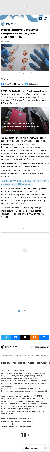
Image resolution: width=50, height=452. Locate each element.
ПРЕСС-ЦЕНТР (19, 363)
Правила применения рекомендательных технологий (24, 391)
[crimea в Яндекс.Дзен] (25, 337)
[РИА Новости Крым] (10, 24)
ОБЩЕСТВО (18, 355)
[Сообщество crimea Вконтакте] (15, 337)
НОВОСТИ (5, 363)
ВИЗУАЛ (44, 355)
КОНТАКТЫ (42, 363)
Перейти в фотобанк (28, 73)
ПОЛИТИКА (7, 355)
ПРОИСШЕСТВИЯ (32, 355)
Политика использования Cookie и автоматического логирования (23, 385)
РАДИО (31, 363)
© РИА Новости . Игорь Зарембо (11, 73)
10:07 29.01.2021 (6, 41)
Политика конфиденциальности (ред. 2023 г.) (20, 388)
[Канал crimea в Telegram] (6, 337)
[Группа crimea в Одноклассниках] (34, 337)
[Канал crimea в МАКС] (44, 337)
